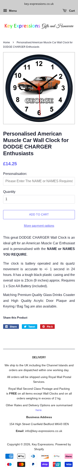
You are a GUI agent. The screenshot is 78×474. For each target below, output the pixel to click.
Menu (12, 10)
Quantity (9, 191)
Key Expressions (43, 444)
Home (6, 42)
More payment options (39, 225)
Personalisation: (15, 174)
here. (39, 410)
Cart (71, 10)
